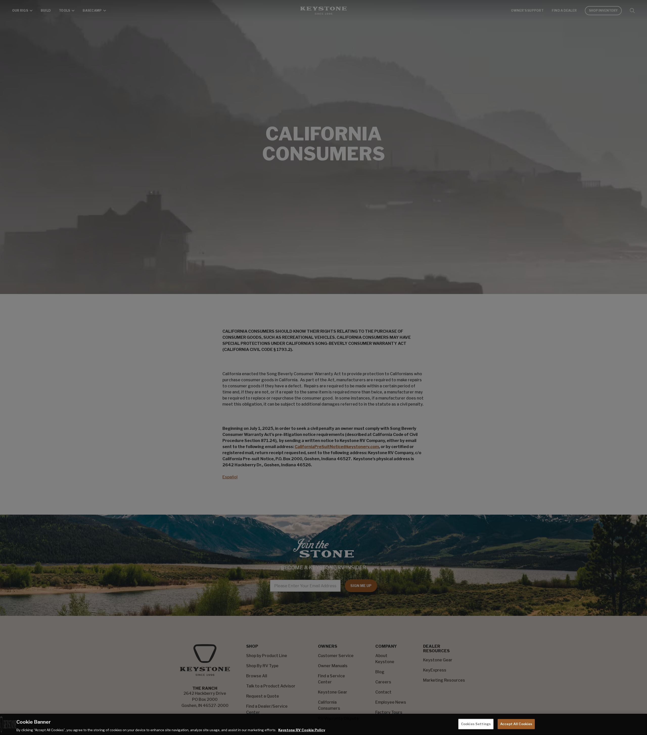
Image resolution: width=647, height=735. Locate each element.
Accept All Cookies (516, 724)
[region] (323, 724)
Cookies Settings (476, 724)
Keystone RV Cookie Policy (301, 730)
